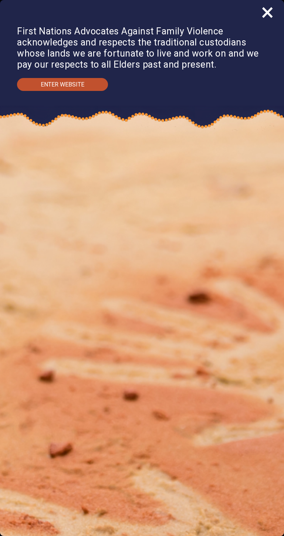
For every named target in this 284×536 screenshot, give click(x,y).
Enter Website (62, 84)
